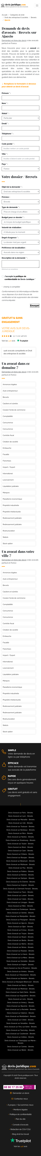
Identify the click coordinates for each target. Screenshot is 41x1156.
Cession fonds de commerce (14, 410)
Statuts (5, 537)
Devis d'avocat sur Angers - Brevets (20, 964)
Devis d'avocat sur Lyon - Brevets (20, 816)
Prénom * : (6, 93)
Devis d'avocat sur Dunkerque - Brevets (20, 909)
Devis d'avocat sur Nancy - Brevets (21, 985)
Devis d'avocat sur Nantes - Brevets (20, 837)
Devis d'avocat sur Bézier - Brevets (20, 1050)
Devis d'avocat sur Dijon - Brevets (20, 927)
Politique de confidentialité (21, 1114)
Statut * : (5, 113)
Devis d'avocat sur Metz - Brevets (20, 906)
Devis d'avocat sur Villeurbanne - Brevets (20, 975)
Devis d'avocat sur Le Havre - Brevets (20, 954)
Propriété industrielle (11, 505)
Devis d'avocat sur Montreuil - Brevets (20, 989)
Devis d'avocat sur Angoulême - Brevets (20, 996)
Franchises (7, 461)
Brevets (6, 397)
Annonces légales (10, 384)
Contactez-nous (21, 1099)
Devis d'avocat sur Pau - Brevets (21, 868)
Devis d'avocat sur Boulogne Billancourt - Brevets (20, 982)
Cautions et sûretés (10, 404)
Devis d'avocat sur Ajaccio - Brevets (20, 923)
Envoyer (34, 305)
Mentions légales (20, 1110)
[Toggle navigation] (37, 5)
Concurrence (8, 423)
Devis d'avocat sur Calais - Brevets (20, 899)
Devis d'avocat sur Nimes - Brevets (20, 947)
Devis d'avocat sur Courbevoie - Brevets (20, 1034)
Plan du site (20, 1119)
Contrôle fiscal (8, 435)
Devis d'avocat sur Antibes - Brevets (20, 1037)
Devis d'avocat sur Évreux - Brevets (20, 930)
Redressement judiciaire (12, 518)
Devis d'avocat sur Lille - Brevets (20, 823)
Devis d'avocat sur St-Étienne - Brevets (20, 882)
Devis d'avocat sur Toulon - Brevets (21, 844)
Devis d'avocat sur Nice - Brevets (20, 833)
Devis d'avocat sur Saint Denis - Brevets (20, 992)
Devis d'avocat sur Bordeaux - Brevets (20, 830)
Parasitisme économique (12, 499)
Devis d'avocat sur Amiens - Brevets (20, 971)
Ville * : (5, 154)
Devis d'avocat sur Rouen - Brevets (20, 937)
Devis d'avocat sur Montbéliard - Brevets (20, 1016)
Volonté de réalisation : (12, 227)
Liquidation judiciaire (11, 486)
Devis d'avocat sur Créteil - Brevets (21, 1020)
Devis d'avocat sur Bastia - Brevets (20, 940)
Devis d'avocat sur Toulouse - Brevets (20, 826)
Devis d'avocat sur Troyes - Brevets (20, 933)
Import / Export (9, 467)
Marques (6, 493)
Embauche (7, 448)
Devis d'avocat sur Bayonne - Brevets (20, 1006)
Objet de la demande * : (12, 187)
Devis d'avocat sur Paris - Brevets (20, 813)
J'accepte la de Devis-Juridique (20, 277)
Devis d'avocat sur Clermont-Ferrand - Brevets (20, 889)
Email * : (5, 123)
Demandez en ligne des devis (14, 40)
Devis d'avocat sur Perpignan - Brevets (20, 920)
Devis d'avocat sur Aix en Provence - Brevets (20, 968)
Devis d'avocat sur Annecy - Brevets (20, 1002)
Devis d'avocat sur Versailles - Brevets (20, 1023)
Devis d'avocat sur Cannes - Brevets (20, 1047)
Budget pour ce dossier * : (13, 217)
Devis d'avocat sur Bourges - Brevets (20, 857)
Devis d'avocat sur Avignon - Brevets (20, 885)
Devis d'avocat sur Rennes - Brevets (20, 875)
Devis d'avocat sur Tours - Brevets (20, 892)
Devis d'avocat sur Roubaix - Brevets (20, 951)
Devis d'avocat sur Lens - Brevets (20, 999)
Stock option (8, 543)
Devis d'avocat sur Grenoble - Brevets (20, 961)
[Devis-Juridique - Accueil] (14, 5)
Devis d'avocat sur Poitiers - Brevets (20, 871)
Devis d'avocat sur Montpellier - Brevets (20, 916)
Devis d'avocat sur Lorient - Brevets (20, 895)
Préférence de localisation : (14, 248)
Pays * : (5, 164)
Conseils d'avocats (20, 1125)
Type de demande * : (11, 207)
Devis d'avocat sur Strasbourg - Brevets (20, 840)
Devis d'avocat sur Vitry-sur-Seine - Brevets (20, 1027)
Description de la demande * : (14, 258)
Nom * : (5, 103)
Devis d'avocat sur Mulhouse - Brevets (20, 864)
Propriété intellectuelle (12, 512)
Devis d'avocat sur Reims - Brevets (20, 944)
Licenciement (8, 480)
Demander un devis (21, 1093)
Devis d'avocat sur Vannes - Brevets (20, 913)
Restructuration (9, 531)
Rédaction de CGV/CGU (20, 1129)
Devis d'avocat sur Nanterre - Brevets (20, 978)
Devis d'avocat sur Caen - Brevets (20, 851)
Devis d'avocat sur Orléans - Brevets (20, 854)
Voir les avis (9, 341)
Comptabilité (8, 416)
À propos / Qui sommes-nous (20, 1105)
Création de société (10, 442)
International (8, 474)
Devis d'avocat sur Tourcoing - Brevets (20, 1030)
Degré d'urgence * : (10, 238)
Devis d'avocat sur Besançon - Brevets (20, 861)
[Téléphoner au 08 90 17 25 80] (19, 1087)
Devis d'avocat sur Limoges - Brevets (20, 902)
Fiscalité (6, 454)
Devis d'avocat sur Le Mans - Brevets (20, 958)
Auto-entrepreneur (10, 391)
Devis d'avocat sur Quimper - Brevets (20, 878)
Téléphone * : (7, 134)
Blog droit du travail (20, 1134)
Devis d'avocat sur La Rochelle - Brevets (21, 1009)
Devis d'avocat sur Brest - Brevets (20, 847)
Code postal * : (8, 144)
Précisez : (6, 197)
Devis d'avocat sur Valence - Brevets (20, 1013)
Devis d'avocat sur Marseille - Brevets (21, 820)
